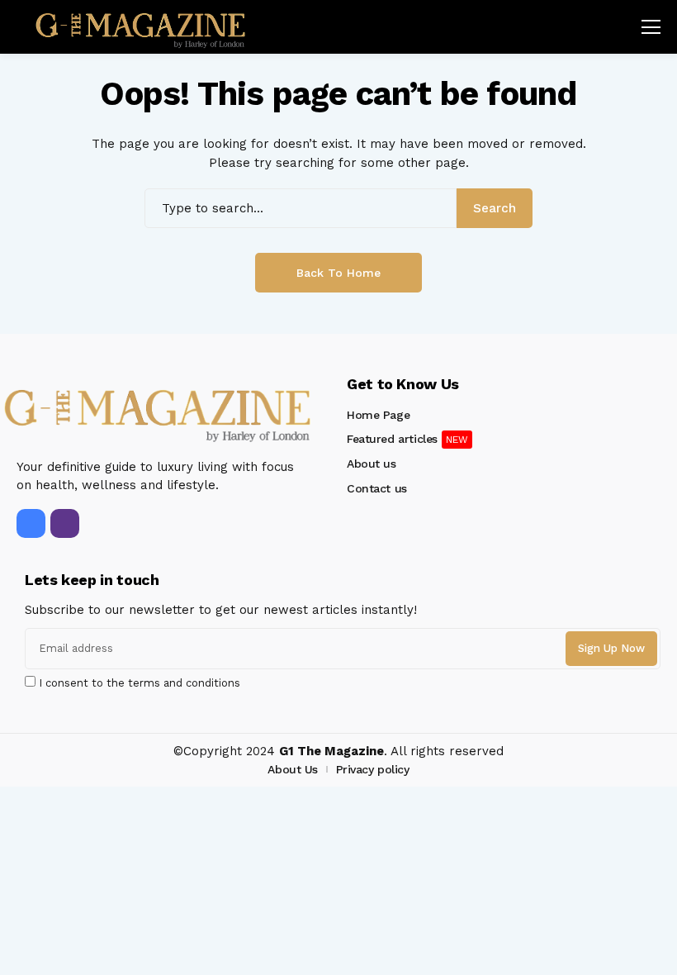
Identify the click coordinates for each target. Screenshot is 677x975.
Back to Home (338, 272)
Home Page (378, 414)
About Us (292, 769)
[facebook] (31, 523)
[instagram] (64, 523)
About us (371, 463)
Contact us (377, 488)
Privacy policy (373, 769)
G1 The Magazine (331, 751)
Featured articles (392, 438)
